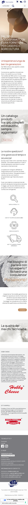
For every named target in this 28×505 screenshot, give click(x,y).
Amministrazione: (12, 473)
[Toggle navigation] (25, 5)
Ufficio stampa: (11, 477)
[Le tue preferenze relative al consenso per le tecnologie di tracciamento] (25, 502)
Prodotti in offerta (5, 459)
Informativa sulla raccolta (9, 503)
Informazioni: (10, 471)
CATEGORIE (5, 6)
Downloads (4, 441)
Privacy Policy (4, 455)
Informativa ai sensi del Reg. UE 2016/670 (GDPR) (13, 461)
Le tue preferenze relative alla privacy (15, 500)
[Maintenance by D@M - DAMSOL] (14, 495)
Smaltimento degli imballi (7, 463)
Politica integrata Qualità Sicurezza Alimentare (12, 465)
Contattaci (22, 310)
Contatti (3, 443)
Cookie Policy (11, 455)
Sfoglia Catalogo (7, 140)
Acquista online (5, 457)
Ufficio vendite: (11, 475)
